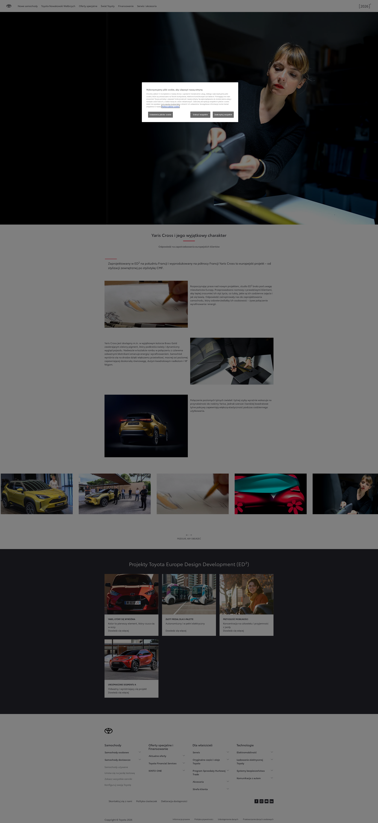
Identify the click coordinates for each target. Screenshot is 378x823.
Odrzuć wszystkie (200, 114)
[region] (190, 102)
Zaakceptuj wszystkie (223, 114)
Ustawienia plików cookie (160, 114)
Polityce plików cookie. (170, 106)
